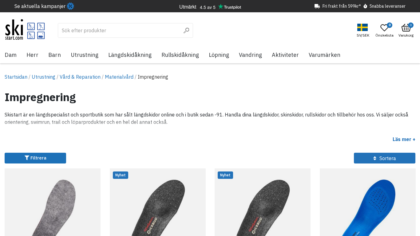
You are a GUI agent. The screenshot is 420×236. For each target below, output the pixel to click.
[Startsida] (25, 29)
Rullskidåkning (180, 54)
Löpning (219, 54)
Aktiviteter (285, 54)
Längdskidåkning (130, 54)
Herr (32, 54)
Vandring (250, 54)
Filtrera (37, 158)
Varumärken (324, 54)
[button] (363, 30)
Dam (11, 54)
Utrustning (84, 54)
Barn (54, 54)
